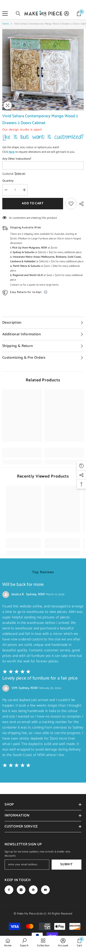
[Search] (18, 13)
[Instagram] (21, 889)
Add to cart (34, 203)
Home (5, 24)
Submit (66, 864)
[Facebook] (9, 889)
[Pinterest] (33, 889)
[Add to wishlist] (71, 203)
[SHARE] (80, 203)
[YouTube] (45, 889)
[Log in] (66, 13)
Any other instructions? (16, 159)
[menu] (5, 13)
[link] (22, 455)
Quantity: (8, 181)
